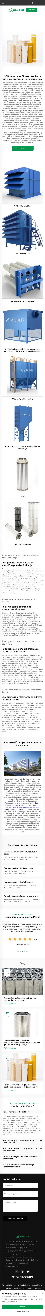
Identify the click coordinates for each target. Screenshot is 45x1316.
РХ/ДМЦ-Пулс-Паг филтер (22, 399)
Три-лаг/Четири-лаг (22, 544)
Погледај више (10, 1004)
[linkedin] (28, 1271)
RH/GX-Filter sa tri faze (22, 206)
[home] (16, 10)
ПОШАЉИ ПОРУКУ (15, 1218)
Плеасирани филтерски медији (25, 807)
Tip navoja (22, 496)
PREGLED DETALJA (22, 183)
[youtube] (22, 1271)
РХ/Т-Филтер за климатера (22, 301)
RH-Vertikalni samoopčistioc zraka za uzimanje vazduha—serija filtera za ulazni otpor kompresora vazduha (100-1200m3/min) (22, 350)
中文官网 (32, 10)
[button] (18, 951)
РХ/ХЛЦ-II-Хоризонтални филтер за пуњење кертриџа (22, 448)
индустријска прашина (15, 809)
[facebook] (17, 1271)
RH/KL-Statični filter (22, 254)
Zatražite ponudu (22, 148)
